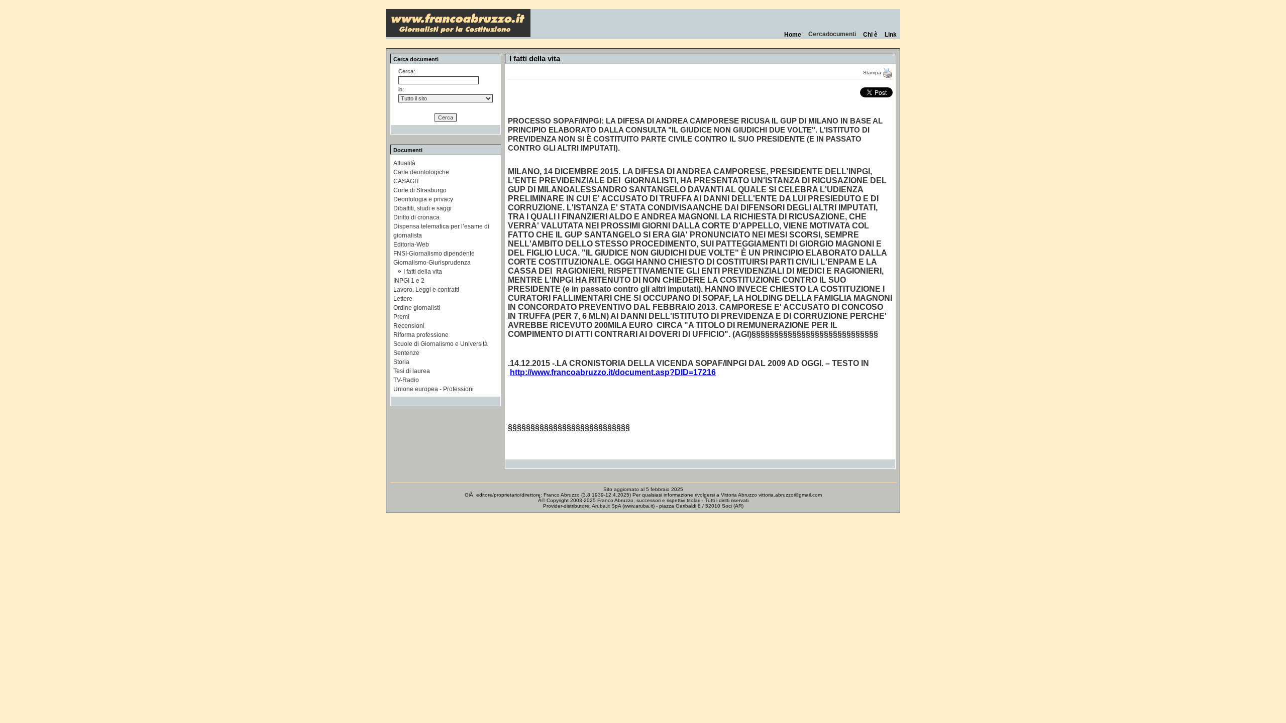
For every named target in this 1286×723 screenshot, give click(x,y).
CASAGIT (406, 181)
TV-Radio (406, 380)
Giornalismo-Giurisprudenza (432, 262)
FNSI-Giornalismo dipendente (434, 253)
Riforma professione (421, 334)
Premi (401, 316)
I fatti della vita (422, 271)
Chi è (870, 34)
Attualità (404, 163)
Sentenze (406, 352)
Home (792, 34)
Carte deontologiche (421, 172)
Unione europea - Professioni (433, 389)
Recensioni (408, 325)
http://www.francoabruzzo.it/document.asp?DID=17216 (613, 372)
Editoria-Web (411, 244)
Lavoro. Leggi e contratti (426, 289)
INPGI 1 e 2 (408, 280)
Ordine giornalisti (416, 307)
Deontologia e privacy (423, 199)
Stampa (873, 72)
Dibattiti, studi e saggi (422, 208)
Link (891, 34)
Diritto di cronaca (416, 217)
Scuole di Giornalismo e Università (440, 343)
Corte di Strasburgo (420, 190)
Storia (401, 362)
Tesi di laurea (411, 371)
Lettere (402, 298)
